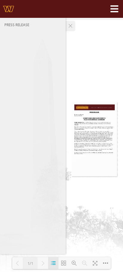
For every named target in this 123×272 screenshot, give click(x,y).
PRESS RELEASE (16, 24)
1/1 (30, 263)
